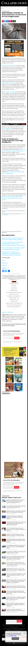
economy (18, 316)
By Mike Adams (13, 525)
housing (4, 318)
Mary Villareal (10, 18)
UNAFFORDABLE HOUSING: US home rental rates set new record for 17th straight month (15, 569)
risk (18, 319)
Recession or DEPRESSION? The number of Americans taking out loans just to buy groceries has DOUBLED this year (15, 501)
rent (9, 319)
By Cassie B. (13, 508)
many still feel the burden (8, 83)
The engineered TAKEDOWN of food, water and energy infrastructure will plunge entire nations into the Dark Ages (16, 523)
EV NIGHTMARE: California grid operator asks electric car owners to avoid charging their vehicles (15, 546)
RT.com (3, 260)
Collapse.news (6, 210)
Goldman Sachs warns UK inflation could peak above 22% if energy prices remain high (15, 512)
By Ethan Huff (13, 503)
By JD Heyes (13, 594)
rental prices (13, 319)
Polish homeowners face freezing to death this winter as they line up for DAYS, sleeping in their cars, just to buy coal (16, 598)
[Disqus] (14, 411)
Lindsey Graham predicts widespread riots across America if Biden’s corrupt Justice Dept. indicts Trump (16, 592)
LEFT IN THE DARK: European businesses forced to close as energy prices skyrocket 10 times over (16, 529)
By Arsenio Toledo (14, 549)
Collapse (15, 314)
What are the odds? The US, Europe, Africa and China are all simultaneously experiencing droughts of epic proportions (16, 581)
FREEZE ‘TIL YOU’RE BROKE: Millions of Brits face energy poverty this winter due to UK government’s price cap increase (15, 558)
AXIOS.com (4, 265)
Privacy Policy (13, 635)
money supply (21, 318)
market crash (14, 318)
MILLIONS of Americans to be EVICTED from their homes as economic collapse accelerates (16, 587)
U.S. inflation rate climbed (10, 91)
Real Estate (4, 319)
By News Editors (13, 519)
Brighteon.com (5, 268)
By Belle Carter (13, 513)
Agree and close (15, 638)
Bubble (11, 314)
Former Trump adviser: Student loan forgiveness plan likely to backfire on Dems (15, 610)
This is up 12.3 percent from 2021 (9, 65)
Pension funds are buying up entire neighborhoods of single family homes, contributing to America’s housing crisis (11, 253)
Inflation (8, 318)
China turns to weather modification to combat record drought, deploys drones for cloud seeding (16, 575)
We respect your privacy (18, 628)
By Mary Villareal (13, 566)
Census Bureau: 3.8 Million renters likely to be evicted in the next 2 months (16, 552)
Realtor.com (5, 262)
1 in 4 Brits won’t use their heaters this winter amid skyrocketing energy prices (15, 507)
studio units (8, 321)
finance (22, 316)
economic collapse (10, 316)
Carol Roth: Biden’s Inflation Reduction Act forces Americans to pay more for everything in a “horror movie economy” (16, 564)
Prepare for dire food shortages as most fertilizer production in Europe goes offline (15, 535)
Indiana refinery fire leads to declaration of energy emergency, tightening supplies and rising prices (15, 604)
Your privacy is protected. (7, 341)
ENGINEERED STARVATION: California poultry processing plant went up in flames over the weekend (15, 540)
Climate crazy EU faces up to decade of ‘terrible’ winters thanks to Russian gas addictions (14, 517)
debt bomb (20, 314)
